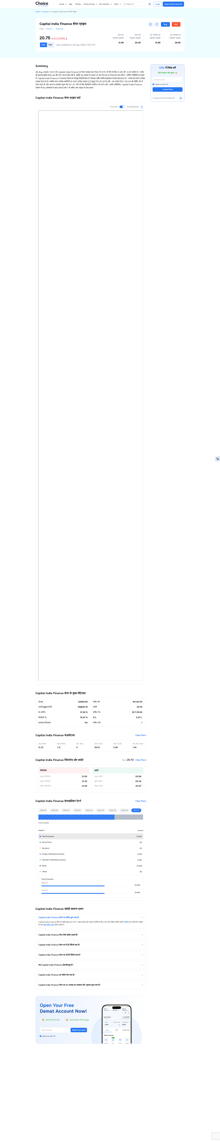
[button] (150, 24)
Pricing (78, 4)
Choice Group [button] (89, 4)
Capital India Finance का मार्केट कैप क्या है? (56, 975)
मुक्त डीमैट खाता (49, 925)
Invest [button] (61, 4)
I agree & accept (49, 1036)
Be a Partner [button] (104, 4)
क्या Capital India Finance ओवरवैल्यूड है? (55, 965)
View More (140, 735)
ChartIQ (114, 106)
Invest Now (168, 89)
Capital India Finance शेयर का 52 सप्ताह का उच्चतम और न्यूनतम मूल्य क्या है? (69, 985)
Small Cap (59, 29)
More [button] (116, 4)
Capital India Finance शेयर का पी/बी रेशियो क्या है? (59, 955)
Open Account (78, 1030)
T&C (54, 1036)
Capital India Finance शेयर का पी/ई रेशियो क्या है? (59, 945)
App (70, 4)
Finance (49, 29)
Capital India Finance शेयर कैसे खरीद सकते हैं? (58, 935)
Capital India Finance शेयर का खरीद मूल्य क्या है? (58, 917)
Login (157, 4)
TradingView (133, 106)
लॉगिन (127, 922)
